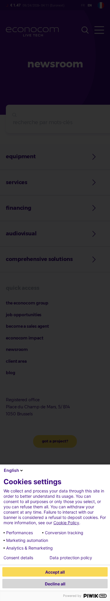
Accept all (55, 572)
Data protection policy (71, 557)
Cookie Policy (66, 522)
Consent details (18, 557)
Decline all (55, 583)
